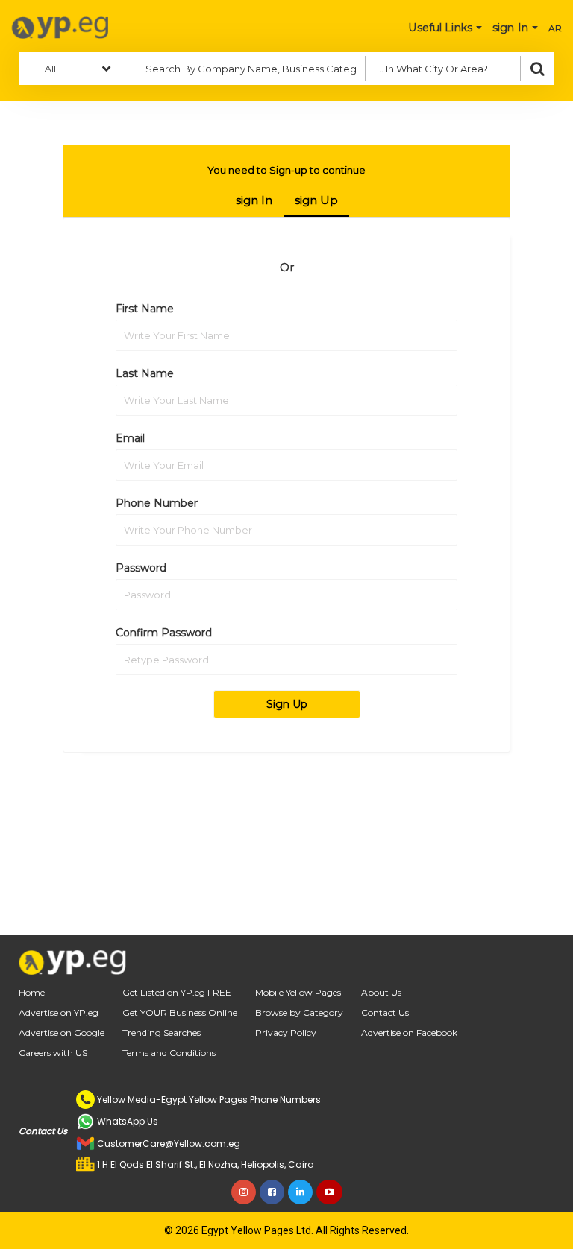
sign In (254, 200)
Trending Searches (161, 1032)
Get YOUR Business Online (179, 1012)
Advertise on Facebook (409, 1032)
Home (32, 992)
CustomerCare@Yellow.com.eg (168, 1143)
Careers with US (53, 1052)
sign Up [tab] (316, 200)
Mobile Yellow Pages (298, 992)
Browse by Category (299, 1012)
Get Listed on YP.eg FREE (176, 992)
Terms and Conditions (169, 1052)
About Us (381, 992)
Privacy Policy (285, 1032)
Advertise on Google (61, 1032)
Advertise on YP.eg (58, 1012)
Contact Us (385, 1012)
